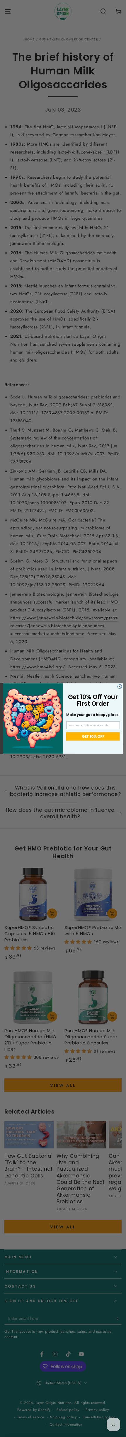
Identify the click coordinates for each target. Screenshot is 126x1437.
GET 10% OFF (93, 736)
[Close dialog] (120, 686)
